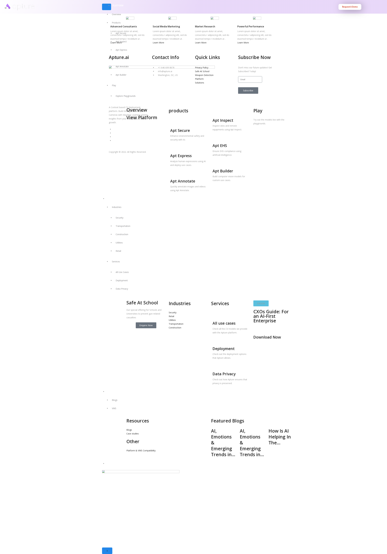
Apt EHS (120, 58)
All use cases (224, 323)
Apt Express (121, 49)
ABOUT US (112, 463)
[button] (261, 303)
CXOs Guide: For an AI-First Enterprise (271, 316)
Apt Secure (121, 33)
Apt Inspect (121, 41)
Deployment (122, 280)
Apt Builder (121, 74)
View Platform (141, 117)
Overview (116, 14)
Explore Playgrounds (126, 96)
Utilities (119, 242)
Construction (122, 234)
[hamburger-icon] (106, 7)
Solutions (113, 198)
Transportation (123, 226)
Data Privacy (122, 288)
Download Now (267, 337)
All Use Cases (122, 272)
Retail (118, 250)
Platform (118, 5)
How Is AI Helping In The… (279, 437)
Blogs (114, 400)
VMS (114, 408)
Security (119, 217)
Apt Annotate (122, 66)
